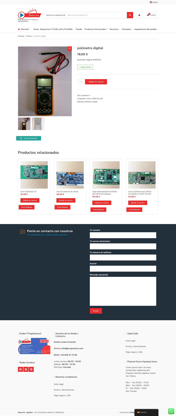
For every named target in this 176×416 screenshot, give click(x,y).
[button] (70, 48)
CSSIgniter (133, 412)
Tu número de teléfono (100, 252)
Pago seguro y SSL (62, 395)
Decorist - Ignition (25, 412)
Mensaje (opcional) (99, 274)
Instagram (25, 369)
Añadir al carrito (96, 81)
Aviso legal (58, 384)
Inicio (89, 98)
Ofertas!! (25, 29)
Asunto (93, 263)
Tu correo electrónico (100, 241)
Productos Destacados (95, 29)
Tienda (78, 29)
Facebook (20, 369)
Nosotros (114, 29)
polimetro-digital (91, 102)
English (155, 2)
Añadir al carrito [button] (30, 200)
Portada (21, 36)
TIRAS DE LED (97, 98)
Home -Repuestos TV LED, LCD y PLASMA (53, 29)
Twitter (31, 369)
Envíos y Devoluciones (64, 390)
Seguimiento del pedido (145, 29)
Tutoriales (126, 29)
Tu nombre (95, 230)
